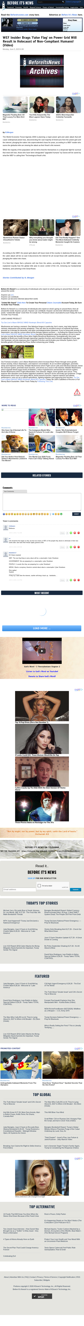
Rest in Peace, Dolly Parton (55, 1214)
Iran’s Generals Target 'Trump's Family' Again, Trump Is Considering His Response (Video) (62, 1147)
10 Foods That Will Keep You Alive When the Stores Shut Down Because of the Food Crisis (21, 1215)
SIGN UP (31, 878)
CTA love (32, 245)
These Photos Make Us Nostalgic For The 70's (34, 822)
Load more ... (42, 628)
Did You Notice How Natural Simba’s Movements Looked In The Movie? (14, 458)
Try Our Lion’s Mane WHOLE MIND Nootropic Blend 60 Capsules (26, 322)
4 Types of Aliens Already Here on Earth (18, 1239)
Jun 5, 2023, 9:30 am (15, 547)
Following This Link (45, 381)
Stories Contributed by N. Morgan (18, 278)
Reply (62, 533)
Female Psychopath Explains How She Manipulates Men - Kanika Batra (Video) (59, 1001)
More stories (33, 29)
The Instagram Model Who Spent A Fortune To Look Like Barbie (41, 432)
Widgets (46, 1280)
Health (25, 7)
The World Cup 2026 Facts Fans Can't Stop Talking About (41, 458)
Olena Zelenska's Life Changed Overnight (30, 1197)
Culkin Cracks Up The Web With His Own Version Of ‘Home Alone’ (40, 789)
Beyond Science (35, 7)
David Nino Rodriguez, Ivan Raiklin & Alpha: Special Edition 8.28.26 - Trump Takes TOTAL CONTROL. (62, 956)
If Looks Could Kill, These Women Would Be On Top (37, 755)
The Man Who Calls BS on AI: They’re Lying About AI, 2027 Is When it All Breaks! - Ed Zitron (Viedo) (21, 1019)
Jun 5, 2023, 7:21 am (15, 533)
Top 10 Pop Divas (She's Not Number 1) (31, 722)
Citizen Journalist (54, 303)
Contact (33, 1277)
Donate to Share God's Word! (42, 676)
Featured (10, 7)
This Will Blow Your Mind (54, 1112)
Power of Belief (48, 7)
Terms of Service (50, 1277)
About (6, 1277)
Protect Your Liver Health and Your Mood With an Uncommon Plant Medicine (62, 1240)
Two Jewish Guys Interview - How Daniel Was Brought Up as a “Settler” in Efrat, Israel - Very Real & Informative (21, 1231)
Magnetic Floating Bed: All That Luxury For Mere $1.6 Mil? (69, 458)
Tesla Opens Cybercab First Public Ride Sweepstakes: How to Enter (59, 1249)
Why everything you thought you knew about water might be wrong (41, 240)
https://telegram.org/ (30, 851)
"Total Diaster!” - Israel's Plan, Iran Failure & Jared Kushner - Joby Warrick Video (61, 1138)
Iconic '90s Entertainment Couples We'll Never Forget (67, 431)
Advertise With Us (17, 1277)
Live (81, 7)
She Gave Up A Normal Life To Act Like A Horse (14, 431)
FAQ (26, 1277)
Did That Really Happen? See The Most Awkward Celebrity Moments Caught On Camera (68, 240)
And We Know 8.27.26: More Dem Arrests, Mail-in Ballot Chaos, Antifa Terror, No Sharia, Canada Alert (21, 1114)
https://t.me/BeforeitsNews (68, 851)
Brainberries (6, 243)
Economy (18, 7)
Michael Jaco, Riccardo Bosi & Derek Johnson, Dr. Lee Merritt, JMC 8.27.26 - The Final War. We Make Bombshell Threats (22, 912)
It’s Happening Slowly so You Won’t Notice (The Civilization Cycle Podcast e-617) (63, 1221)
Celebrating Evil (9, 1256)
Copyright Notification (66, 1277)
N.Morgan (9, 132)
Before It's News (20, 3)
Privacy (40, 1277)
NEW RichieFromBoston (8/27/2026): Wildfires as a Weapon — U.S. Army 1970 (62, 1010)
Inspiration (74, 7)
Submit (75, 890)
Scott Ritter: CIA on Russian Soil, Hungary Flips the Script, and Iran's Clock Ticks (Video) (62, 1120)
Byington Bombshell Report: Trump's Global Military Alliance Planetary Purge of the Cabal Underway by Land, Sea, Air (62, 1129)
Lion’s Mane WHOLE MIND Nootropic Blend (18, 334)
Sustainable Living (62, 7)
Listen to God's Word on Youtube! (42, 671)
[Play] (42, 651)
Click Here (21, 303)
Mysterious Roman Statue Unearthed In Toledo (14, 239)
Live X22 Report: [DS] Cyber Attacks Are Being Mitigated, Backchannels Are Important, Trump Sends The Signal (21, 948)
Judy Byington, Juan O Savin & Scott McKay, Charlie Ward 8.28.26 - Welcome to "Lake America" (20, 931)
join (12, 295)
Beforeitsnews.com (19, 15)
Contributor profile (22, 29)
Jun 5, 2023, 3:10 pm (15, 580)
